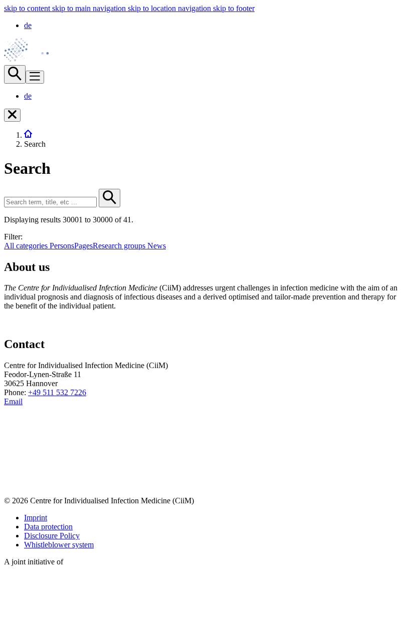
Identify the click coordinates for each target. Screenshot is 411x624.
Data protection (48, 526)
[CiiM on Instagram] (12, 483)
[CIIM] (28, 135)
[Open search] (15, 74)
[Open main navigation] (35, 77)
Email (13, 401)
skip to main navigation (90, 8)
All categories (27, 245)
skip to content (28, 8)
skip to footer (234, 8)
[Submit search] (109, 198)
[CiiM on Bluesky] (12, 464)
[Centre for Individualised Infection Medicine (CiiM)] (32, 60)
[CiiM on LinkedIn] (12, 445)
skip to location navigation (170, 8)
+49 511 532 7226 (57, 392)
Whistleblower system (59, 544)
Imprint (35, 517)
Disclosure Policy (52, 535)
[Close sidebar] (12, 115)
